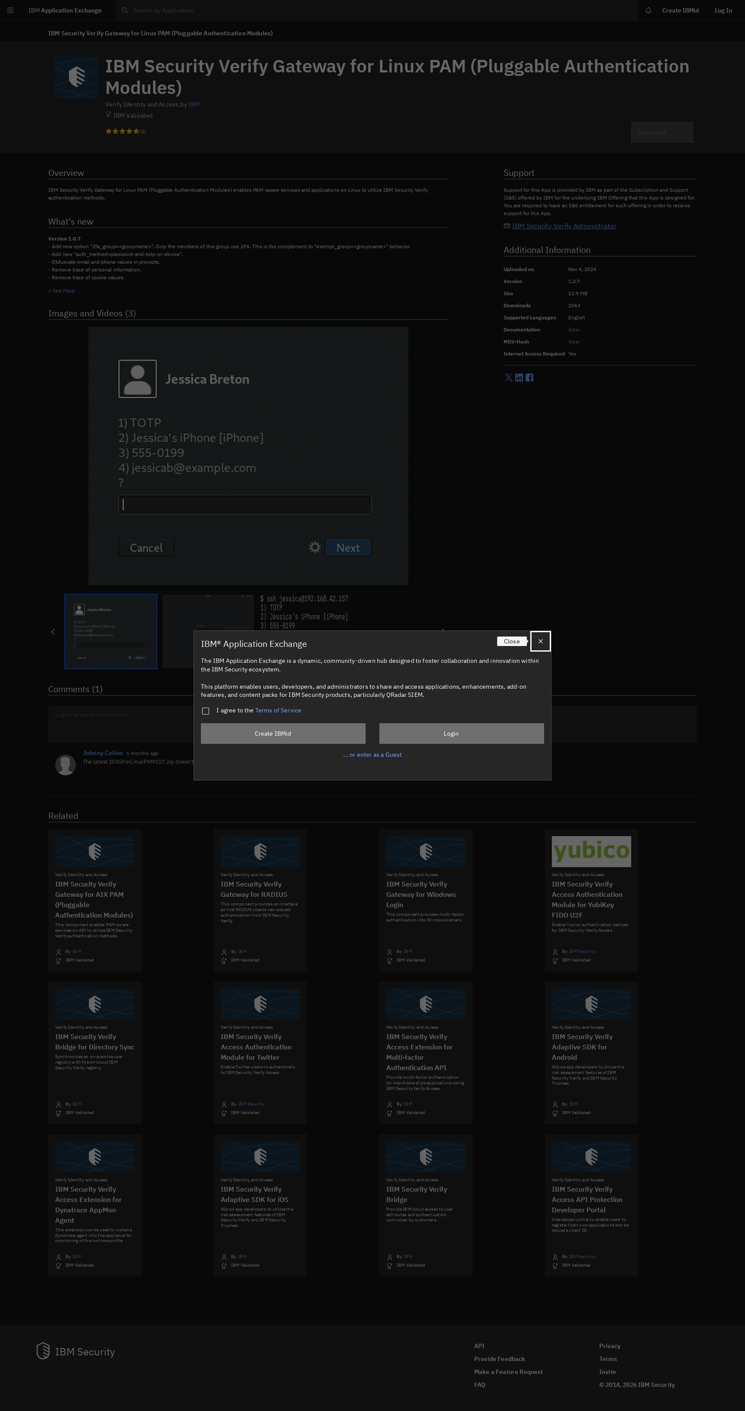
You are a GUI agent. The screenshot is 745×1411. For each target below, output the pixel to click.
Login (451, 733)
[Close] (540, 641)
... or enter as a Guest (372, 755)
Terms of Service (278, 710)
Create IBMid (273, 733)
